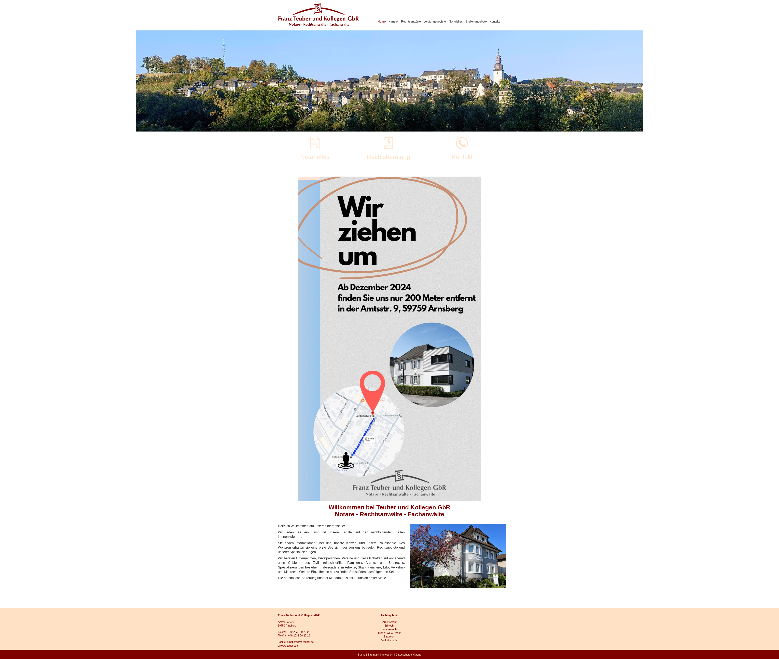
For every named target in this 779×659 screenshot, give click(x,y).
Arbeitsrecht (389, 621)
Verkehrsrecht (389, 640)
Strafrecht (389, 636)
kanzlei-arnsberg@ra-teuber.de (296, 641)
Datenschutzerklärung (408, 654)
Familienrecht (389, 629)
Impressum (386, 654)
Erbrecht (389, 625)
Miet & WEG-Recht (389, 632)
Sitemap (373, 654)
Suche (361, 654)
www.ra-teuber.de (288, 645)
